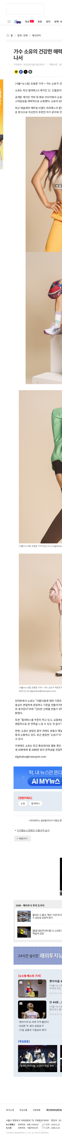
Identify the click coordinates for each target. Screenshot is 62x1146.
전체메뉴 (9, 21)
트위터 (26, 72)
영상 (27, 21)
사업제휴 (36, 1109)
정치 (48, 21)
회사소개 (10, 1109)
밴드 (30, 72)
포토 (40, 21)
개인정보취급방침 (54, 1109)
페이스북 (21, 72)
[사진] (32, 988)
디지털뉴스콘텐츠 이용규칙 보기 (33, 830)
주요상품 (23, 1109)
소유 (23, 803)
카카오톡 (16, 72)
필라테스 (35, 803)
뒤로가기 (23, 838)
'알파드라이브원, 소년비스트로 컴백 (37, 1065)
